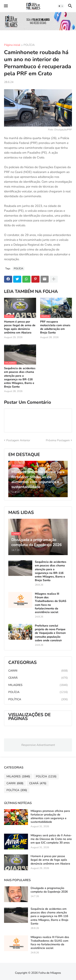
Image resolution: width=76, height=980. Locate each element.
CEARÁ (38, 678)
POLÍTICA (38, 699)
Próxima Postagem (58, 440)
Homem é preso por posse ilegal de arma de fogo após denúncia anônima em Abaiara (19, 327)
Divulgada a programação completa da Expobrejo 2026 (49, 890)
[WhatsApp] (26, 279)
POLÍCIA (29, 45)
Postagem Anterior (18, 440)
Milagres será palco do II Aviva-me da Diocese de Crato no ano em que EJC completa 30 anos (51, 839)
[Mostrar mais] (54, 279)
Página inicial (12, 45)
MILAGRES (38, 685)
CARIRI (38, 671)
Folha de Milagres (50, 973)
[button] (5, 6)
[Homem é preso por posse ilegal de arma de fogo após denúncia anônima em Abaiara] (16, 862)
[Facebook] (8, 279)
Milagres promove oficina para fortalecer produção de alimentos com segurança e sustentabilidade (50, 816)
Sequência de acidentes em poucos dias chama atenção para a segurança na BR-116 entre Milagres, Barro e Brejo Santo (19, 378)
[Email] (45, 279)
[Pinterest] (35, 279)
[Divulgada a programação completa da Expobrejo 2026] (16, 894)
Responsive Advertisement (38, 745)
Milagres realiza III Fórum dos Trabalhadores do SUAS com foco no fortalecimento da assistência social (50, 603)
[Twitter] (17, 279)
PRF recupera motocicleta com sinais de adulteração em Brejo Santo (55, 327)
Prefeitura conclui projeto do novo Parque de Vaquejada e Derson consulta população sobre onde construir (50, 633)
